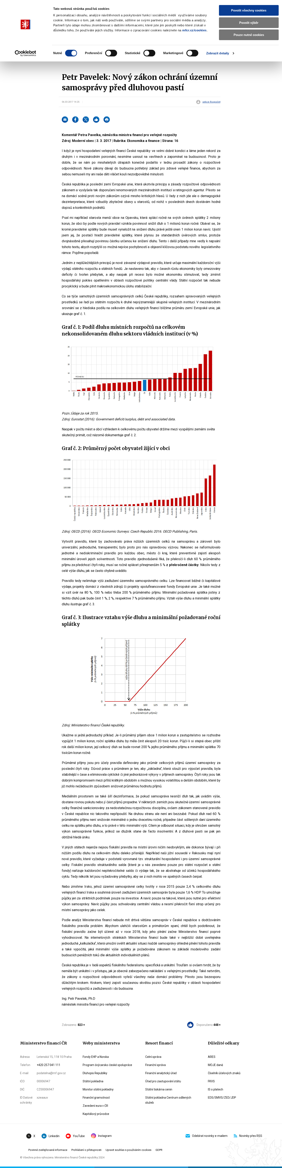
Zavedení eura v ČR (95, 1105)
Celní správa (153, 1056)
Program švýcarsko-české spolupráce (107, 1065)
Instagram (105, 1135)
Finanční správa (155, 1065)
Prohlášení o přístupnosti (86, 1149)
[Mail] (65, 119)
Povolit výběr (248, 22)
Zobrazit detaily (217, 53)
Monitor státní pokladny (98, 1089)
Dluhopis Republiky (95, 1073)
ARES (211, 1056)
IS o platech (215, 1089)
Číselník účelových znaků (224, 1073)
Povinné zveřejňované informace (47, 1149)
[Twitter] (86, 119)
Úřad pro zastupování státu (163, 1081)
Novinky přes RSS (250, 1135)
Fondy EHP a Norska (96, 1056)
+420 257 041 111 (48, 1065)
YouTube (79, 1136)
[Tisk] (107, 119)
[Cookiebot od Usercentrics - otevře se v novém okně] (25, 53)
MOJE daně (215, 1065)
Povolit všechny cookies (248, 10)
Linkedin (54, 1136)
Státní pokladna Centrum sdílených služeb (168, 1100)
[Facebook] (75, 119)
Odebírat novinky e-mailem (210, 1135)
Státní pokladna (93, 1081)
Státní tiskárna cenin (158, 1089)
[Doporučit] (96, 119)
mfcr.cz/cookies (194, 30)
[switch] (111, 53)
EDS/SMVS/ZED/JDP (222, 1097)
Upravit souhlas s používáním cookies (128, 1149)
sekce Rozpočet (211, 102)
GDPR (159, 1149)
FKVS (211, 1081)
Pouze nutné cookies (249, 35)
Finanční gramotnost (96, 1097)
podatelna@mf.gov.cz (51, 1073)
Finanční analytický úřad (161, 1073)
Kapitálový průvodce (96, 1114)
